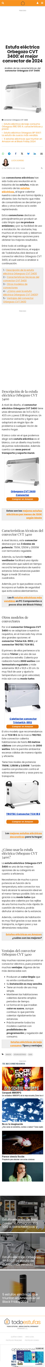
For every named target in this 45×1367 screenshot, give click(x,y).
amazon (8, 1054)
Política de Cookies (32, 1340)
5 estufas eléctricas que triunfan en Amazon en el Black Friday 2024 (22, 140)
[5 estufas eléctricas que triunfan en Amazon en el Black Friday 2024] (22, 1288)
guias (30, 1054)
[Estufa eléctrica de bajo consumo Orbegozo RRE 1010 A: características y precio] (22, 1214)
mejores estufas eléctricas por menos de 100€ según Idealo (24, 514)
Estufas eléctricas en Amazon (23, 934)
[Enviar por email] (41, 154)
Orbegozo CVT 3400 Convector (23, 493)
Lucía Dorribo (17, 160)
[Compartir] (3, 154)
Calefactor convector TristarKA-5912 (23, 720)
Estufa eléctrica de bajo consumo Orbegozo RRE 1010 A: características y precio (22, 126)
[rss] (41, 168)
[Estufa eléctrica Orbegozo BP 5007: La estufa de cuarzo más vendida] (22, 1251)
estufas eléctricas (20, 1054)
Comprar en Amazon (22, 499)
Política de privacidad (14, 1340)
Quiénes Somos (16, 1337)
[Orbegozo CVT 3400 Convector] (22, 471)
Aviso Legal (29, 1337)
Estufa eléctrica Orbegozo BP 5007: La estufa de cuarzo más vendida (21, 134)
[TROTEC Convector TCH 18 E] (22, 794)
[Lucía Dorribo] (5, 162)
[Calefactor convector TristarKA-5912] (22, 698)
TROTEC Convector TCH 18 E (23, 814)
